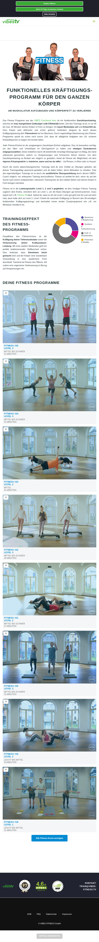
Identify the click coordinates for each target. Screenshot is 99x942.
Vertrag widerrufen (49, 936)
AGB (29, 914)
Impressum (67, 914)
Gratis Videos (49, 3)
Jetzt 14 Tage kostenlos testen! (49, 9)
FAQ (39, 914)
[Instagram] (51, 905)
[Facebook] (44, 905)
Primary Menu (94, 21)
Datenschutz (51, 914)
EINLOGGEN (49, 14)
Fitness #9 (22, 195)
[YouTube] (54, 905)
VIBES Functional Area (45, 120)
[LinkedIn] (48, 905)
